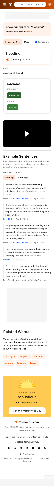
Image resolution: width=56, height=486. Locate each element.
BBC (10, 219)
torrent (34, 363)
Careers (22, 437)
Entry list (10, 437)
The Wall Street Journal (18, 199)
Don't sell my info (27, 454)
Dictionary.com (50, 4)
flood (29, 31)
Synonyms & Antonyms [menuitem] (13, 42)
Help (45, 437)
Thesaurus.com (10, 4)
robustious (27, 396)
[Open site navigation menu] (5, 4)
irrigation (24, 356)
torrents (21, 363)
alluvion (13, 107)
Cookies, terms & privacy (27, 442)
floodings (23, 177)
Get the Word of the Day (27, 410)
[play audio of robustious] (17, 402)
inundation (14, 95)
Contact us (34, 437)
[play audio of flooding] (7, 59)
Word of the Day (27, 392)
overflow (38, 356)
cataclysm (10, 356)
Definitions (43, 42)
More (26, 42)
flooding (9, 177)
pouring (9, 363)
